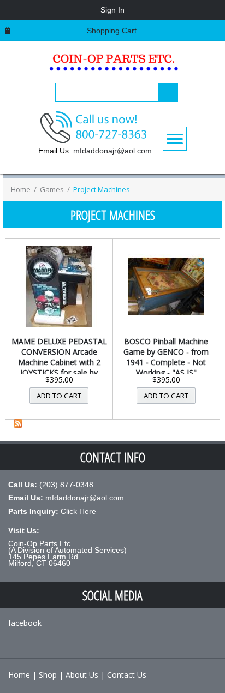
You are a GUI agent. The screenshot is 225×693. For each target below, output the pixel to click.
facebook (25, 623)
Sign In (112, 9)
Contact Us (126, 675)
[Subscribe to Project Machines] (18, 425)
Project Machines (101, 189)
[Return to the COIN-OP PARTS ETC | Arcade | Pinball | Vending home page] (112, 66)
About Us (82, 675)
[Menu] (175, 139)
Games (52, 189)
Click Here (78, 511)
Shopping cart (112, 30)
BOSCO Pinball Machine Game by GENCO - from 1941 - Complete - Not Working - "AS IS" (166, 357)
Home (21, 189)
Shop (48, 675)
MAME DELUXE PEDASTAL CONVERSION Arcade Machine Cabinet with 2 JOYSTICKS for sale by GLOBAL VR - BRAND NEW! (59, 367)
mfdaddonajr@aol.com (112, 150)
